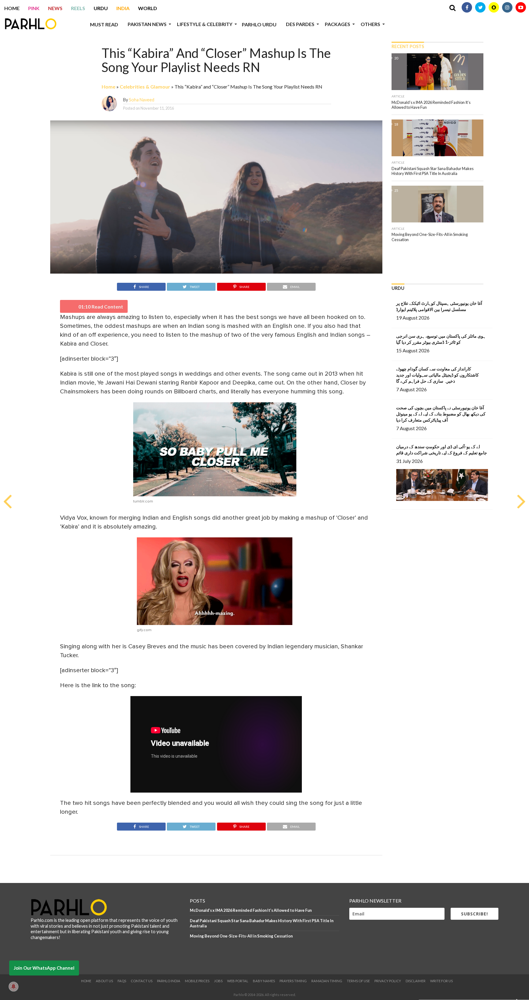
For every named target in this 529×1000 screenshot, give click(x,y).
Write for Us (441, 981)
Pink (33, 8)
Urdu (101, 8)
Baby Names (264, 981)
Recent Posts (408, 46)
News (55, 8)
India (122, 8)
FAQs (122, 981)
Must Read (104, 24)
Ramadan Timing (326, 981)
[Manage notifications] (13, 986)
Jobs (218, 981)
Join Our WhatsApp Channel (44, 968)
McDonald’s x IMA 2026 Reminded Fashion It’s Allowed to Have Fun (251, 910)
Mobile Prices (197, 981)
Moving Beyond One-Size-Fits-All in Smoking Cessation (241, 936)
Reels (78, 8)
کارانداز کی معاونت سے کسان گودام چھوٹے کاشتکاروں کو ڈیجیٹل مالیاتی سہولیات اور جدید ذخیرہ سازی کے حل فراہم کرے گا (437, 375)
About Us (104, 981)
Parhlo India (168, 981)
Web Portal (237, 981)
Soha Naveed (141, 99)
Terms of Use (358, 981)
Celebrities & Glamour (145, 86)
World (147, 8)
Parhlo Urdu (259, 24)
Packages (337, 24)
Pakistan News (147, 24)
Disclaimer (416, 981)
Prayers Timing (293, 981)
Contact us (141, 981)
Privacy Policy (387, 981)
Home (12, 8)
